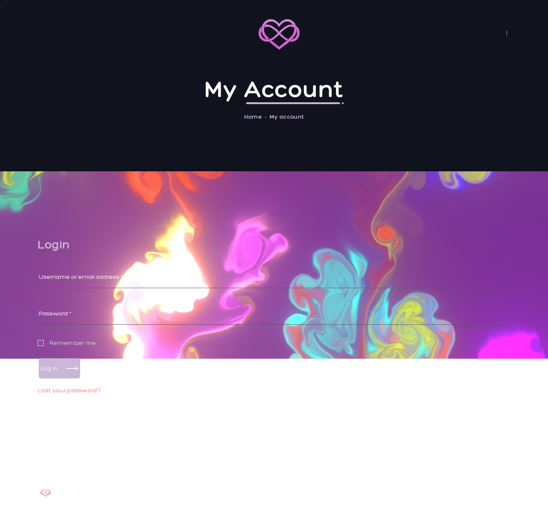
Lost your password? (69, 390)
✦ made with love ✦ (480, 512)
